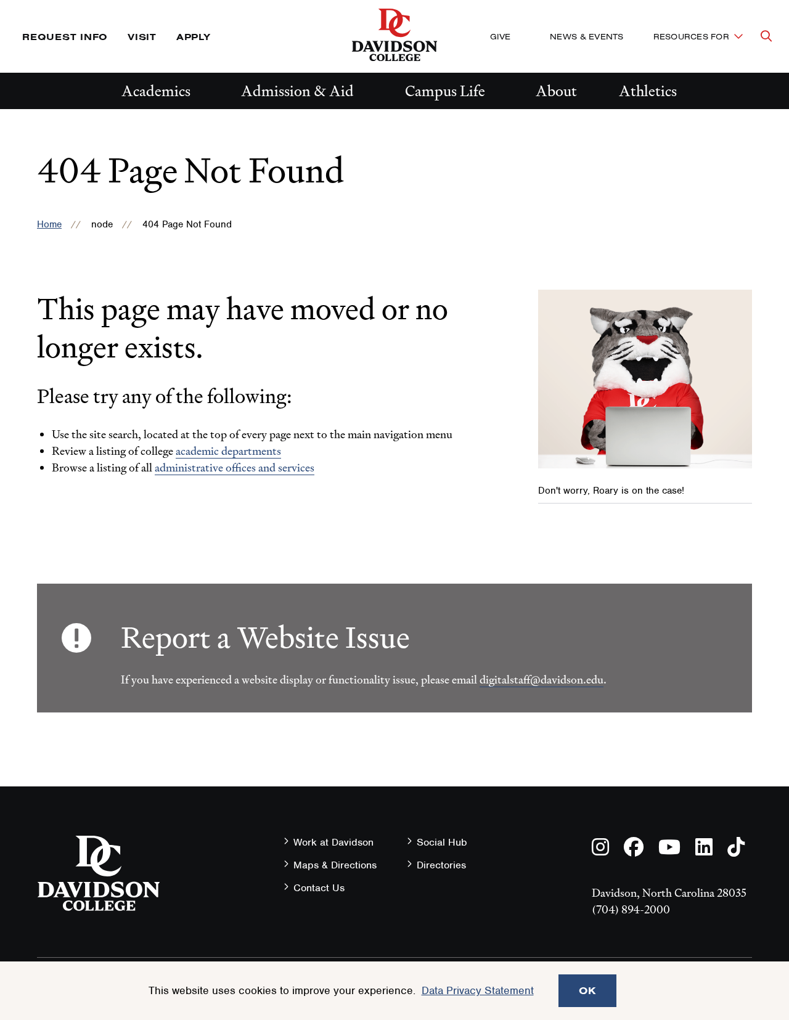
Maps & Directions (335, 865)
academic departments (228, 451)
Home (49, 224)
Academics (155, 90)
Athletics (648, 90)
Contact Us (319, 887)
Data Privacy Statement (478, 990)
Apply (193, 37)
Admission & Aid (297, 90)
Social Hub (442, 842)
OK (587, 990)
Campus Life (445, 90)
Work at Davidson (333, 842)
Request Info (65, 37)
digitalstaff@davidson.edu (541, 679)
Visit (142, 37)
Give (500, 36)
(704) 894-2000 (631, 909)
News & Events (586, 36)
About (556, 90)
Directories (441, 865)
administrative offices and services (234, 467)
